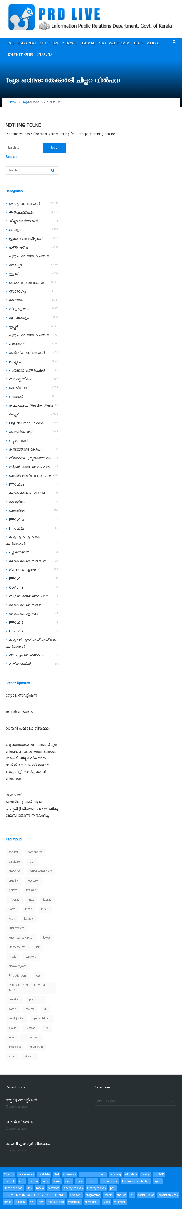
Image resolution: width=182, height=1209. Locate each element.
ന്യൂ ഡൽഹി (18, 441)
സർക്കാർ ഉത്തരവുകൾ (27, 370)
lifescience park (17, 947)
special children (41, 1018)
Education (72, 43)
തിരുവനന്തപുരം (21, 212)
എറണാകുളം (19, 318)
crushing (14, 881)
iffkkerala (14, 900)
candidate (14, 862)
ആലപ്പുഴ (15, 265)
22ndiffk (13, 852)
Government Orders (20, 54)
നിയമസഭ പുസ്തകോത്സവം (30, 458)
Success (30, 1028)
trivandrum (36, 1047)
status (12, 1028)
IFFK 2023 (16, 520)
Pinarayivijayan (17, 975)
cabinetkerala (35, 852)
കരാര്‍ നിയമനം (19, 712)
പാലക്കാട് (16, 344)
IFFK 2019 (16, 623)
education (33, 881)
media (12, 956)
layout (46, 937)
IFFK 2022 (16, 528)
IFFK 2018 (16, 631)
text (11, 1037)
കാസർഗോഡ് (21, 432)
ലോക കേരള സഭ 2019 (27, 605)
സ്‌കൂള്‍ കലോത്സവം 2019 (29, 596)
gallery (13, 890)
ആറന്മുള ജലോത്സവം (26, 655)
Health (139, 43)
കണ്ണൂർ (14, 414)
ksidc (12, 919)
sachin (12, 1009)
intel (31, 900)
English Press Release (26, 423)
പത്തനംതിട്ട (18, 248)
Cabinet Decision (120, 43)
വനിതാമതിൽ (20, 664)
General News (27, 43)
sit (45, 1009)
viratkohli (30, 1056)
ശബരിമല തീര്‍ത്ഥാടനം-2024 (31, 476)
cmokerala (14, 871)
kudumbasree (16, 928)
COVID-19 (16, 588)
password (31, 956)
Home (11, 43)
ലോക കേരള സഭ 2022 (27, 561)
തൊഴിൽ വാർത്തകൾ (26, 283)
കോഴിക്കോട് (19, 388)
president (14, 999)
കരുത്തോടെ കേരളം (25, 449)
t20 (46, 1028)
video (12, 1056)
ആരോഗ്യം (17, 291)
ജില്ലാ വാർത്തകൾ (23, 221)
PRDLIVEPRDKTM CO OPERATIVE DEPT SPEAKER (31, 988)
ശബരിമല (17, 511)
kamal (12, 909)
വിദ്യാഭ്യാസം (19, 309)
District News (49, 43)
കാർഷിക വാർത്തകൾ (27, 353)
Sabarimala (44, 54)
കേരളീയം (17, 502)
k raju (44, 909)
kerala (28, 909)
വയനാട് (16, 397)
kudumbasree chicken (21, 937)
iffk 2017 (31, 890)
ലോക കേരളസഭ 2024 (27, 493)
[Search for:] (24, 148)
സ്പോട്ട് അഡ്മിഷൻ (21, 695)
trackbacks (15, 1047)
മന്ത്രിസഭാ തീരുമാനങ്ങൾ (29, 256)
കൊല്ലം (15, 230)
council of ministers (41, 871)
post (38, 975)
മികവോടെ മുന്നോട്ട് (24, 570)
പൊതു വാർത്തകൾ (24, 204)
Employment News (94, 43)
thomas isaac (31, 1037)
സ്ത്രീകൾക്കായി (20, 552)
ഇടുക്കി (14, 274)
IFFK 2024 (16, 485)
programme (35, 999)
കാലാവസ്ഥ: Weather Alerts (31, 406)
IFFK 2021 (16, 579)
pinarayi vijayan (18, 966)
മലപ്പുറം (15, 362)
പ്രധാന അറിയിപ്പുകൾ (26, 239)
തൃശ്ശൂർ (13, 327)
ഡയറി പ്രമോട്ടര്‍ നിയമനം (28, 728)
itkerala (47, 900)
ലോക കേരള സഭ (23, 614)
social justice (16, 1018)
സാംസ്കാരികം (20, 379)
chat (32, 862)
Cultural (153, 43)
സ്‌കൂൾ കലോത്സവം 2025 (29, 467)
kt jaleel (28, 919)
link (38, 947)
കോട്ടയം (16, 300)
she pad (30, 1009)
